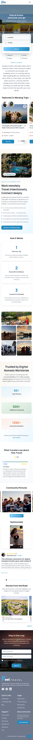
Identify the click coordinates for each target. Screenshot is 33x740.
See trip (8, 141)
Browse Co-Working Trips (12, 228)
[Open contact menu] (29, 736)
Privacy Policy (21, 698)
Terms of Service (22, 701)
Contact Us (5, 727)
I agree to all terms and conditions (13, 660)
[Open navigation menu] (30, 2)
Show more (4, 573)
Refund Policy (21, 705)
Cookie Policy (21, 708)
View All (29, 626)
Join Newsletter (23, 722)
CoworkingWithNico (10, 377)
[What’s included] (26, 141)
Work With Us (5, 724)
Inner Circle (5, 721)
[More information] (30, 98)
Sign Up (16, 666)
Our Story (4, 718)
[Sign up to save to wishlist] (24, 106)
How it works (5, 715)
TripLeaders (5, 698)
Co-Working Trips (6, 701)
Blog (3, 705)
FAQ (3, 730)
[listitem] (9, 55)
